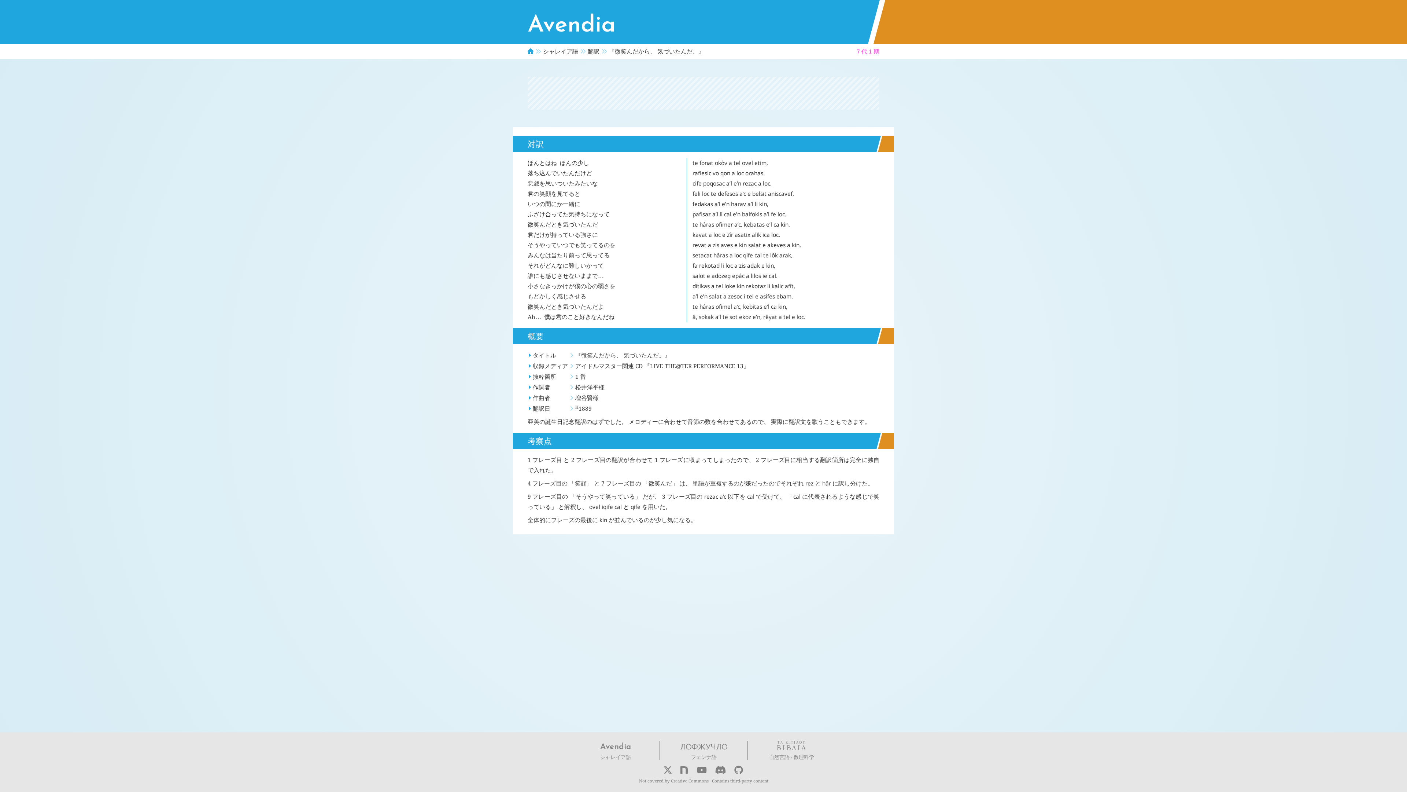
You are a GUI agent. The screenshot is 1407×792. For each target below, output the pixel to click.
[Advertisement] (703, 93)
